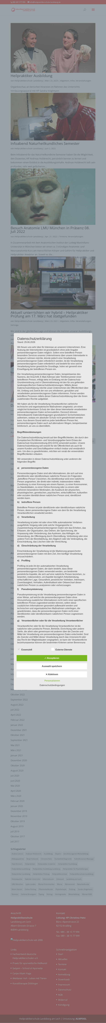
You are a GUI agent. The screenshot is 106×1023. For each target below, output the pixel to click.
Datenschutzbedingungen (52, 685)
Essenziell (26, 650)
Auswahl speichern (52, 666)
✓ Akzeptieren (51, 658)
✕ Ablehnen (52, 674)
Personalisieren (52, 681)
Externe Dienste (63, 650)
